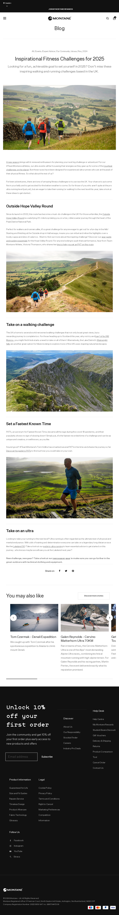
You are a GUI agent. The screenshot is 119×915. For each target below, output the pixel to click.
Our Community (63, 51)
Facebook (19, 840)
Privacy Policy (45, 793)
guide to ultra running (53, 546)
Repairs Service (16, 798)
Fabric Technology (18, 815)
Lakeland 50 (19, 546)
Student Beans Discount (104, 730)
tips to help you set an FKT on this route (75, 244)
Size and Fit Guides (18, 793)
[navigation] (13, 617)
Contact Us (98, 768)
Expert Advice (49, 51)
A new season (12, 162)
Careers (67, 743)
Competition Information (45, 818)
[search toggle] (107, 18)
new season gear (61, 558)
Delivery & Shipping (102, 741)
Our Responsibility (71, 732)
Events (38, 51)
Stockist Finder (70, 737)
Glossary (13, 820)
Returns (96, 746)
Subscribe (47, 757)
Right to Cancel (46, 804)
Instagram (18, 846)
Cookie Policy (45, 788)
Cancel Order (99, 762)
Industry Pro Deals (72, 748)
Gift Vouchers (99, 735)
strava (74, 51)
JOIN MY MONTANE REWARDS (52, 9)
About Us (67, 726)
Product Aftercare (17, 809)
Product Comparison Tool (103, 754)
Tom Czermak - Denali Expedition (33, 636)
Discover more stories (93, 596)
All (33, 51)
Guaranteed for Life (18, 788)
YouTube (18, 851)
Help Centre (98, 719)
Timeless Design (17, 804)
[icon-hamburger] (5, 18)
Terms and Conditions (49, 798)
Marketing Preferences (49, 809)
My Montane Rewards (103, 724)
